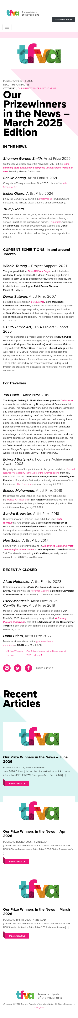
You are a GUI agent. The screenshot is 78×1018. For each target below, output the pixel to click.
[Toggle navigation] (6, 27)
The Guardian (24, 484)
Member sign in (63, 19)
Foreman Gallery (40, 590)
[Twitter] (17, 669)
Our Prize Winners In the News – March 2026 (36, 911)
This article (55, 221)
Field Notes (37, 301)
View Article (17, 783)
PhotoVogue (45, 198)
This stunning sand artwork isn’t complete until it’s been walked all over (38, 167)
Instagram (39, 1007)
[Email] (7, 669)
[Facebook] (28, 669)
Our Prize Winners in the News (37, 88)
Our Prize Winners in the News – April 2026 (35, 833)
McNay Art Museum (17, 499)
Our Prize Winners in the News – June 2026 (35, 759)
